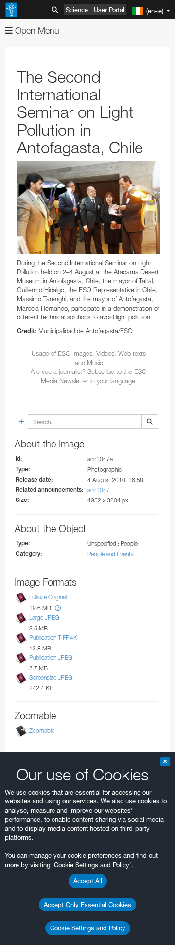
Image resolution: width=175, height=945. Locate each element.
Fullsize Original (48, 597)
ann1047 (99, 490)
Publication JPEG (50, 657)
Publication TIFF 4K (53, 637)
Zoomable (41, 730)
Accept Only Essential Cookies (87, 904)
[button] (58, 607)
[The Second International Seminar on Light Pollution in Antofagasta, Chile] (89, 207)
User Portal (109, 10)
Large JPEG (44, 617)
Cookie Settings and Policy (87, 928)
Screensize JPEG (50, 677)
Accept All (87, 881)
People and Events (111, 553)
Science (77, 10)
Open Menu (36, 30)
